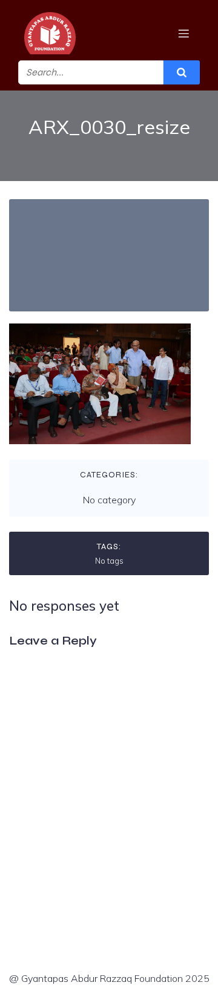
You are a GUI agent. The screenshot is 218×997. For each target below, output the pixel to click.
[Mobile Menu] (183, 33)
